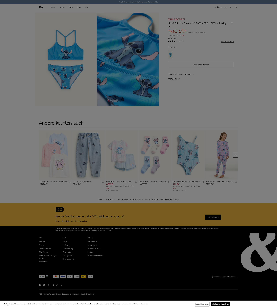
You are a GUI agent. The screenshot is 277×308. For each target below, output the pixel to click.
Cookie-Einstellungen (202, 304)
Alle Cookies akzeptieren (220, 304)
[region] (138, 304)
